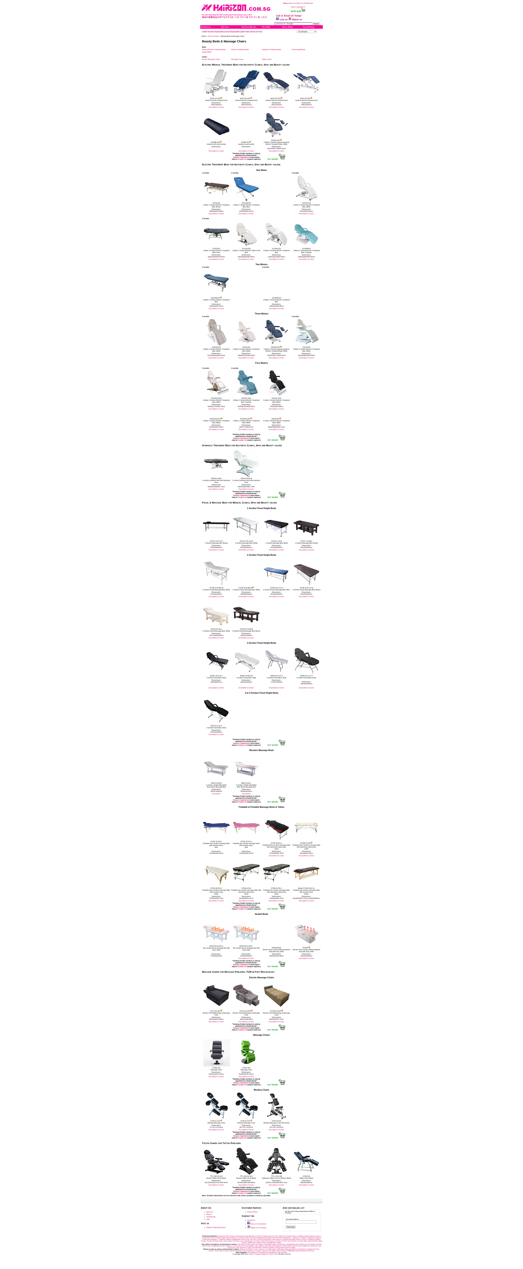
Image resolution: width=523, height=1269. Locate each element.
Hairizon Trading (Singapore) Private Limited (263, 1254)
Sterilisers (272, 1252)
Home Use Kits (256, 32)
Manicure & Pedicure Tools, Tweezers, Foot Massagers (258, 1249)
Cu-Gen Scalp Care (279, 1236)
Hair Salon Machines (249, 27)
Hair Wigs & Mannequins (273, 1246)
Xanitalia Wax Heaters (274, 1242)
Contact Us (242, 159)
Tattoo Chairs (267, 59)
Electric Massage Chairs (211, 59)
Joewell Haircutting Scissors (292, 1239)
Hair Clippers (259, 1246)
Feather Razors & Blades (295, 1236)
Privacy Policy (252, 1212)
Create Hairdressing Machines (245, 1236)
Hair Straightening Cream (216, 1246)
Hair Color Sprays (258, 1244)
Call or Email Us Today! (289, 15)
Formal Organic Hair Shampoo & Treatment (230, 1237)
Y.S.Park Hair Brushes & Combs (292, 1241)
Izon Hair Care (252, 1239)
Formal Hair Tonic (208, 1237)
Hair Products (206, 27)
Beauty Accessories (307, 1251)
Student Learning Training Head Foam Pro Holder (279, 1247)
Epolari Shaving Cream (312, 1236)
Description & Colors (216, 107)
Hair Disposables (217, 32)
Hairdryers (229, 1246)
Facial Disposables (232, 32)
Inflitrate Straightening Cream (236, 1239)
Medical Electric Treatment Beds (214, 50)
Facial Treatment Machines (233, 1251)
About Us (292, 3)
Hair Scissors (238, 1246)
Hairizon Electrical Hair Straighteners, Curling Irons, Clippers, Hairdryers (291, 1237)
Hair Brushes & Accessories (292, 1246)
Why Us (299, 3)
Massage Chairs (237, 59)
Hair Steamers (241, 1247)
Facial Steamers (248, 1251)
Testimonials (308, 3)
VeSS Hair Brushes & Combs (270, 1241)
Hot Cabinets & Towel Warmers (258, 1252)
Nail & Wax (266, 27)
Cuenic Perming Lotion (263, 1236)
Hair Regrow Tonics (243, 1244)
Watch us (296, 19)
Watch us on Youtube (258, 1228)
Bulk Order (245, 32)
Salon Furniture (308, 27)
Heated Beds (207, 52)
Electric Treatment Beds (240, 50)
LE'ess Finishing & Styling (311, 1239)
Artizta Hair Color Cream (226, 1236)
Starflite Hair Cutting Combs (256, 1242)
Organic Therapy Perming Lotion (211, 1241)
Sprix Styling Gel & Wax (231, 1241)
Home (285, 3)
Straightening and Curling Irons (297, 1244)
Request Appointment (241, 157)
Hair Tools (225, 27)
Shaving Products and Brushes (275, 1244)
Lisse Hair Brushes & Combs (250, 1241)
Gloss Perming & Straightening (256, 1237)
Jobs (208, 1219)
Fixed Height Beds (298, 50)
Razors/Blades (249, 1246)
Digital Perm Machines (309, 1246)
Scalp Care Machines (254, 1247)
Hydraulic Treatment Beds (271, 50)
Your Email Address (292, 1219)
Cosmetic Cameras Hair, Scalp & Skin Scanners (271, 1251)
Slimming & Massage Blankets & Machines (292, 1249)
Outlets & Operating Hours (216, 1227)
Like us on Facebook (258, 1224)
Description (216, 794)
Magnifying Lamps (294, 1251)
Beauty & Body (288, 27)
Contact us (251, 1220)
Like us (284, 19)
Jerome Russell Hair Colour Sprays (269, 1239)
